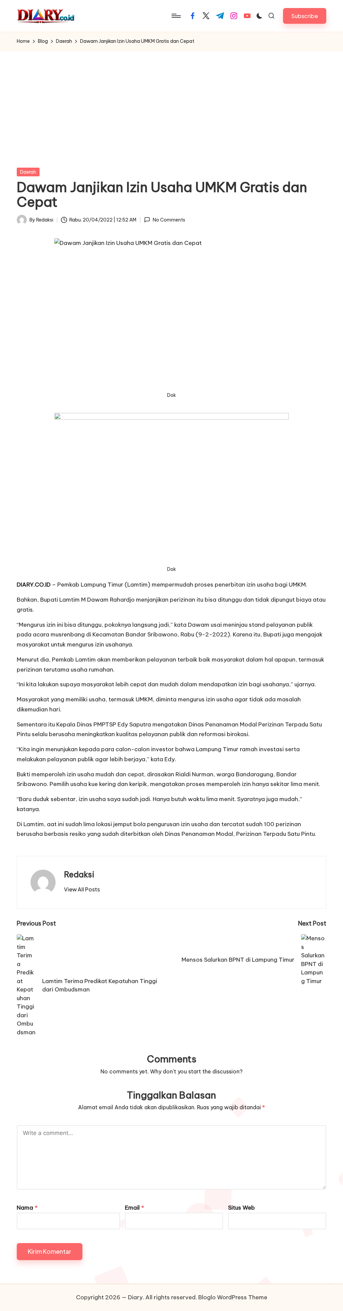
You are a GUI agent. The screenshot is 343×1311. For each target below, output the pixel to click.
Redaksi (79, 874)
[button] (304, 16)
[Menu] (176, 15)
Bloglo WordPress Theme (232, 1297)
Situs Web (241, 1207)
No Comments (169, 220)
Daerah (28, 172)
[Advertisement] (171, 101)
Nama (27, 1207)
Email (134, 1207)
